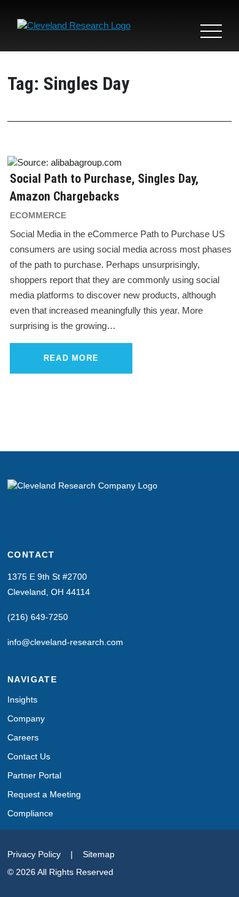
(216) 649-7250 (37, 617)
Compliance (30, 813)
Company (26, 718)
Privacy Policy (34, 854)
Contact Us (28, 756)
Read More (71, 358)
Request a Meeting (44, 794)
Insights (22, 699)
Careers (23, 737)
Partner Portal (34, 775)
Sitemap (99, 854)
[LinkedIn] (15, 525)
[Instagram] (37, 525)
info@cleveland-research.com (65, 642)
